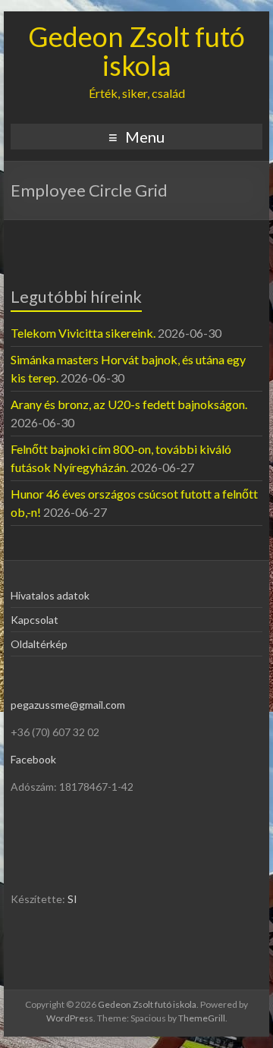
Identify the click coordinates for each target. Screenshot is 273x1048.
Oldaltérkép (39, 643)
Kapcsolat (34, 619)
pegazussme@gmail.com (68, 704)
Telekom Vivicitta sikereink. (83, 333)
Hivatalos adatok (50, 595)
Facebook (33, 759)
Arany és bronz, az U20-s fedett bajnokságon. (129, 404)
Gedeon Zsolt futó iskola (136, 51)
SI (72, 898)
